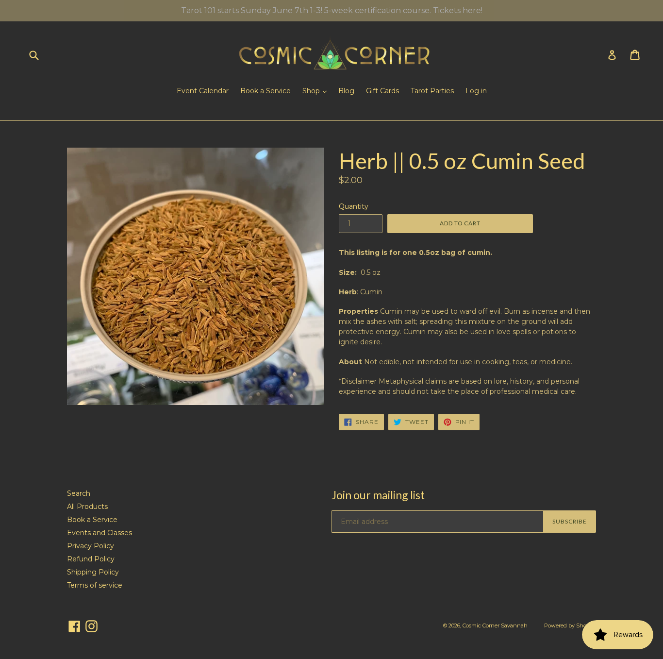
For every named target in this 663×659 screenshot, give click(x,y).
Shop (312, 90)
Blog (346, 90)
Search (78, 493)
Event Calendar (203, 90)
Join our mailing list (378, 495)
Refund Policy (91, 559)
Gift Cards (382, 90)
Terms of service (94, 585)
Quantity (353, 206)
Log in (476, 90)
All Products (87, 506)
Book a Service (265, 90)
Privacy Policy (90, 545)
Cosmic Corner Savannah (495, 625)
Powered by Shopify (570, 625)
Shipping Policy (93, 572)
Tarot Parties (432, 90)
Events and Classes (99, 532)
